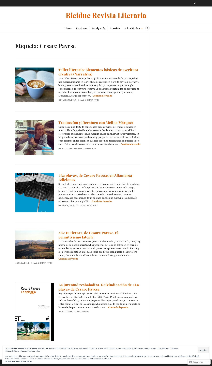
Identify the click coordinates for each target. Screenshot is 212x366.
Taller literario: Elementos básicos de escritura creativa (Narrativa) (98, 71)
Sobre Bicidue (132, 28)
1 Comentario (81, 311)
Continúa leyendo (102, 95)
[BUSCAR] (147, 28)
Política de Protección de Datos (18, 361)
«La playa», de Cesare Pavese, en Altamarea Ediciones (95, 177)
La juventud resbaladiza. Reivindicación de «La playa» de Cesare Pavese (98, 286)
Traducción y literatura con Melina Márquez (95, 122)
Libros (68, 28)
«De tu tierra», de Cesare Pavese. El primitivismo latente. (88, 234)
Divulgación (98, 28)
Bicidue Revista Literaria (106, 15)
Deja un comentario (88, 100)
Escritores (81, 28)
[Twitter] (195, 3)
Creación (115, 28)
